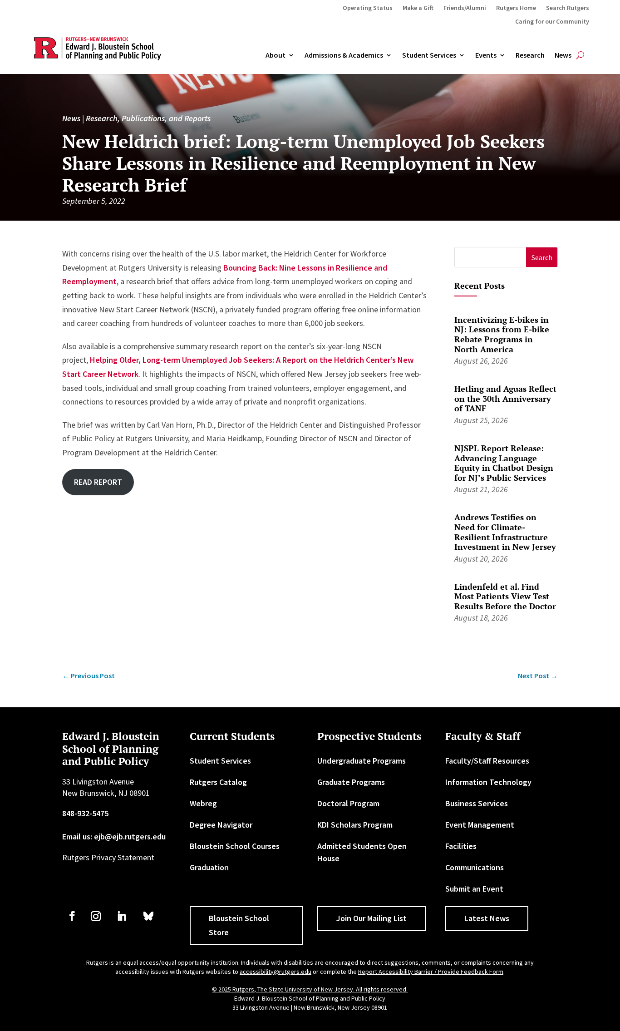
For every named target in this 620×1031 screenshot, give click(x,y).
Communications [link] (474, 867)
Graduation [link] (209, 867)
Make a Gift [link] (418, 8)
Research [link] (530, 55)
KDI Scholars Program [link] (355, 824)
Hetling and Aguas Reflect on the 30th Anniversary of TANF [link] (505, 398)
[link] (88, 676)
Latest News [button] (486, 918)
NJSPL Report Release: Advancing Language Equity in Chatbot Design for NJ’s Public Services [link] (503, 463)
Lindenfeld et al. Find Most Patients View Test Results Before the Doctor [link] (505, 596)
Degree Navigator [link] (221, 824)
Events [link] (486, 55)
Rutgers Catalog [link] (218, 782)
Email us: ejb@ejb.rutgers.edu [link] (114, 836)
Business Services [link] (476, 803)
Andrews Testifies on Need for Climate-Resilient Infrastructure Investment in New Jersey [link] (505, 532)
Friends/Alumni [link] (464, 8)
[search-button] (580, 55)
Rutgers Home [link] (516, 8)
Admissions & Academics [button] (344, 55)
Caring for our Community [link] (552, 21)
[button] (541, 257)
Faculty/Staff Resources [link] (487, 760)
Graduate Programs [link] (351, 782)
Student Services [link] (429, 55)
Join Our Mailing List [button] (371, 918)
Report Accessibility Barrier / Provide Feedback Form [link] (430, 971)
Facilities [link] (461, 846)
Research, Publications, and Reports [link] (148, 118)
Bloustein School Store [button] (239, 925)
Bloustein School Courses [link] (235, 846)
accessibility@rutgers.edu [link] (275, 971)
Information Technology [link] (488, 782)
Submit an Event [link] (474, 888)
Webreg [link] (203, 803)
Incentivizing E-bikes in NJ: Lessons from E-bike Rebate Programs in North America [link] (501, 334)
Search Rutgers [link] (567, 8)
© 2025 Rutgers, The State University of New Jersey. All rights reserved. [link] (310, 989)
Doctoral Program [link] (348, 803)
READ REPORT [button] (98, 482)
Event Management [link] (479, 824)
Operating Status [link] (368, 8)
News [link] (563, 55)
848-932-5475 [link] (85, 813)
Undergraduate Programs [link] (361, 760)
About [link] (275, 55)
